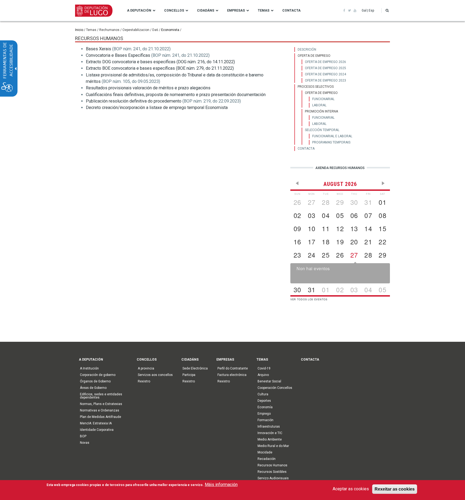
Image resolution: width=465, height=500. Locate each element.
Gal (364, 10)
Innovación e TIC (270, 433)
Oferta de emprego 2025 (325, 68)
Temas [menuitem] (263, 10)
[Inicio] (93, 10)
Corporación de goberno (97, 375)
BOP (83, 436)
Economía (265, 407)
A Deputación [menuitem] (139, 10)
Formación (265, 420)
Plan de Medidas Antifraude (100, 417)
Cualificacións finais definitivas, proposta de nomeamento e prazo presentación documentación (176, 94)
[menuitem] (342, 49)
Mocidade (265, 452)
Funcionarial (323, 99)
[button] (387, 10)
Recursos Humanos (272, 465)
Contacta (306, 148)
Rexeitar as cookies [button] (395, 489)
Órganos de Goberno (95, 381)
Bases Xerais (98, 48)
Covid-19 (264, 368)
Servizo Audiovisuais (273, 478)
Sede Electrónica (195, 368)
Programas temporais (331, 142)
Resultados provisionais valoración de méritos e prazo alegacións (148, 87)
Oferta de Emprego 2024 (325, 74)
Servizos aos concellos (155, 375)
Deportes (264, 401)
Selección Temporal (322, 130)
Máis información (221, 484)
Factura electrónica (231, 375)
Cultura (263, 394)
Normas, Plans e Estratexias (101, 404)
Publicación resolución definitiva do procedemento (133, 101)
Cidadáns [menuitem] (205, 10)
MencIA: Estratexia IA (96, 423)
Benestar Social (269, 381)
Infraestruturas (269, 426)
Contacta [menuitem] (291, 10)
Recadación (267, 459)
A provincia (146, 368)
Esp (371, 10)
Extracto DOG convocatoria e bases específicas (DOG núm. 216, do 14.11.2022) (160, 61)
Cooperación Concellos (275, 388)
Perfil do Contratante (232, 368)
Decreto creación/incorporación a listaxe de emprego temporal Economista (157, 107)
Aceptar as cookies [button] (351, 488)
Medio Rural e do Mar (273, 446)
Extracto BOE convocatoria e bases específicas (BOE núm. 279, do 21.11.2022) (160, 68)
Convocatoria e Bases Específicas (118, 55)
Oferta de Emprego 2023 (325, 80)
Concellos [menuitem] (174, 10)
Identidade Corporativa (97, 430)
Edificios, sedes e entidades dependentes (101, 395)
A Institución (89, 368)
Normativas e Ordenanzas (99, 410)
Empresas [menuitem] (236, 10)
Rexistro (144, 381)
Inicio (79, 30)
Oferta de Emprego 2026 (325, 62)
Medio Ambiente (270, 439)
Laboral (319, 105)
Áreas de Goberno (93, 388)
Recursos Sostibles (272, 472)
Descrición (307, 49)
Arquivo (263, 375)
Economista (170, 30)
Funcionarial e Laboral (332, 136)
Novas (84, 443)
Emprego (264, 414)
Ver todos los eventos (308, 299)
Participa (188, 375)
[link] (344, 10)
